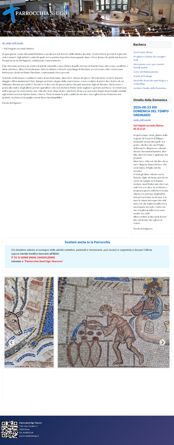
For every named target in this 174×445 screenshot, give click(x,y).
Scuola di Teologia (142, 76)
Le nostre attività (75, 31)
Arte (37, 31)
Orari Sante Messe (143, 52)
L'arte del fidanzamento (146, 71)
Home (7, 31)
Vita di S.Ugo (22, 31)
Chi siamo (51, 31)
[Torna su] (169, 440)
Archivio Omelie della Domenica (149, 88)
